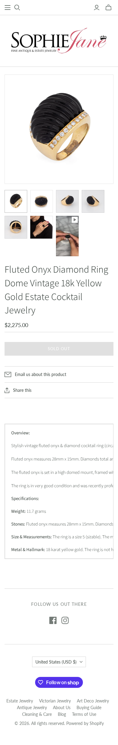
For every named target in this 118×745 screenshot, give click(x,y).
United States (56, 661)
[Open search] (17, 8)
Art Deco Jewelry (93, 700)
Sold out (59, 348)
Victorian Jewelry (55, 700)
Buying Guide (89, 707)
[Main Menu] (8, 8)
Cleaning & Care (37, 714)
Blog (62, 714)
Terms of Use (84, 714)
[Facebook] (53, 620)
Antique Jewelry (32, 707)
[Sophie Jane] (59, 39)
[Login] (96, 7)
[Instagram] (65, 620)
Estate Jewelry (19, 700)
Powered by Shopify (85, 723)
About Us (61, 707)
